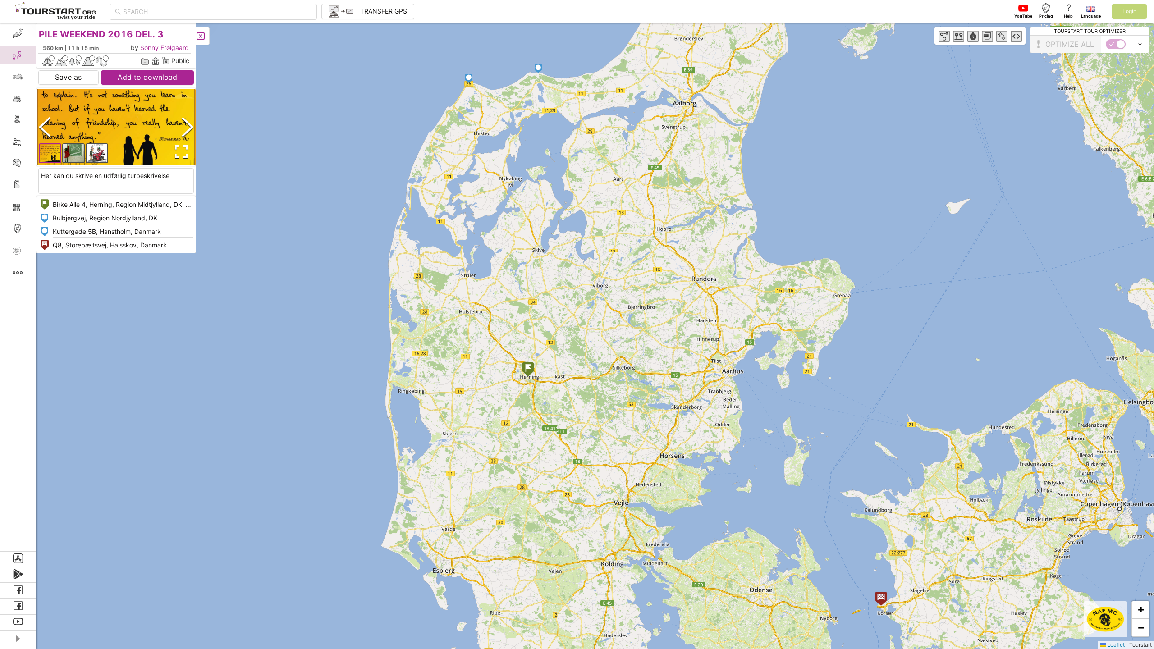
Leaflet (1115, 644)
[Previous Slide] (45, 127)
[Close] (201, 36)
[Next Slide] (187, 127)
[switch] (1116, 44)
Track (32, 141)
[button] (528, 370)
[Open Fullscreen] (179, 152)
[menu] (18, 287)
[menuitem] (18, 33)
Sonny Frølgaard (164, 47)
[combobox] (217, 12)
